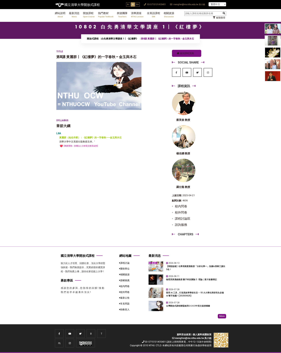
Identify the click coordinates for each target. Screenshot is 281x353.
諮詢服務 (181, 225)
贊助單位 (125, 268)
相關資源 (169, 15)
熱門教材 (105, 15)
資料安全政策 (184, 334)
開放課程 (89, 15)
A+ (137, 4)
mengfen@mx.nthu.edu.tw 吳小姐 (189, 4)
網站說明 (60, 15)
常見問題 (125, 303)
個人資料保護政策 (202, 334)
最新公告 (125, 297)
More (222, 316)
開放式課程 (93, 38)
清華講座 (137, 15)
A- (128, 4)
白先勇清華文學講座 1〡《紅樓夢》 (119, 38)
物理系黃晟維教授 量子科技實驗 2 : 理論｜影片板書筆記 (191, 279)
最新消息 (74, 15)
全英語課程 (153, 15)
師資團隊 (122, 15)
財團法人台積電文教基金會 (85, 146)
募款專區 (67, 280)
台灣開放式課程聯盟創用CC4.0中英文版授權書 (188, 305)
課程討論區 (182, 218)
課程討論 (125, 263)
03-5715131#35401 (156, 4)
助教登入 (125, 309)
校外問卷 (181, 212)
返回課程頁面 (186, 53)
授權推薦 (125, 280)
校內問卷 (181, 206)
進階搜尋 (220, 17)
